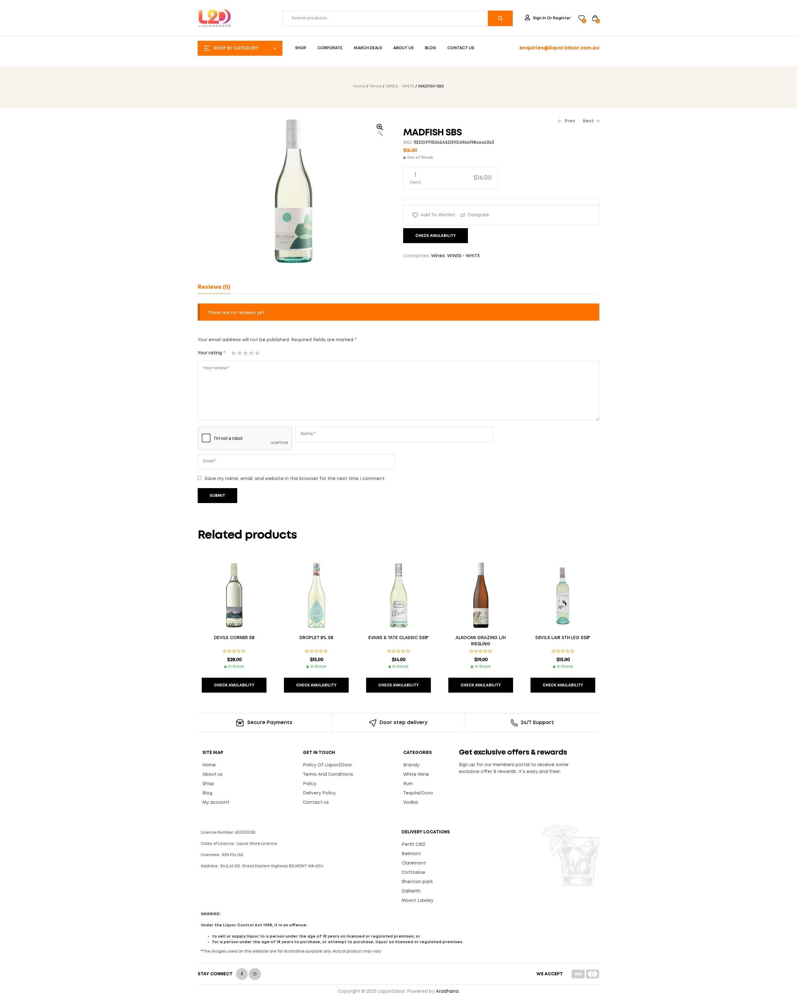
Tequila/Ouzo (418, 793)
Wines (375, 86)
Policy (309, 784)
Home (359, 86)
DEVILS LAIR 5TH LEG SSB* (563, 638)
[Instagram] (255, 974)
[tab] (214, 287)
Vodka (410, 802)
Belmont (411, 854)
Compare (478, 215)
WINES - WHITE (399, 86)
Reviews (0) (214, 287)
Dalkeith (411, 891)
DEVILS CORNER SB (234, 638)
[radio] (450, 178)
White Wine (416, 774)
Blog (207, 793)
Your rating (211, 353)
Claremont (414, 863)
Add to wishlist (438, 215)
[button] (379, 130)
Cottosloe (413, 872)
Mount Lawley (417, 900)
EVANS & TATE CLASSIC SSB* (398, 638)
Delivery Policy (319, 793)
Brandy (411, 765)
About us (212, 774)
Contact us (316, 802)
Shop (208, 784)
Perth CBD (414, 844)
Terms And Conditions (328, 774)
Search (500, 18)
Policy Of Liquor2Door (327, 765)
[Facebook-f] (242, 974)
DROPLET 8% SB (316, 638)
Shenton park (417, 882)
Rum (408, 784)
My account (215, 802)
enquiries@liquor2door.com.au (559, 48)
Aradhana (447, 991)
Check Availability (435, 236)
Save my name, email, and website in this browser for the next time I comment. (295, 479)
